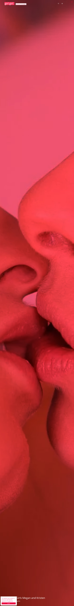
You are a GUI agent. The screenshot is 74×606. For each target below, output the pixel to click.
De (72, 1)
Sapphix (17, 601)
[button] (58, 3)
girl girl (9, 3)
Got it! (8, 603)
